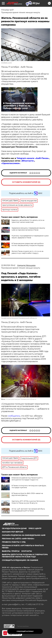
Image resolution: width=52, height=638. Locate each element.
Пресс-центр (35, 528)
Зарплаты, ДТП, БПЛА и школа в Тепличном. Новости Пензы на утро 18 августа (28, 502)
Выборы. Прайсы (10, 551)
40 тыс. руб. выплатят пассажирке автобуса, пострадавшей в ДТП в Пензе (28, 510)
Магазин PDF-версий (12, 532)
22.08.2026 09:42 (8, 265)
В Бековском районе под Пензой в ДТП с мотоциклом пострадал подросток (27, 479)
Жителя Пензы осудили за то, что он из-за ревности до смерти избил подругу (27, 252)
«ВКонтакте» (27, 161)
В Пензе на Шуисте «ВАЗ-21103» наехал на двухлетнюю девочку (27, 494)
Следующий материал (25, 631)
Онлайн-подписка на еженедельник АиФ (23, 535)
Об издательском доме (14, 528)
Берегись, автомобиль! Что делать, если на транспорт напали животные (28, 221)
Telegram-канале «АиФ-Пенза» (33, 158)
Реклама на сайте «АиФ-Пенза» (18, 539)
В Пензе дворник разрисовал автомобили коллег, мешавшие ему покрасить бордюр (28, 244)
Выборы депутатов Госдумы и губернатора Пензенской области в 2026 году (25, 555)
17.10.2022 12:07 (7, 10)
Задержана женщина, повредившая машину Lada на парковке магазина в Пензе (28, 229)
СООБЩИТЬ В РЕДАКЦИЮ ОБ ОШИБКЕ (20, 560)
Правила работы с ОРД (14, 542)
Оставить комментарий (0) (26, 182)
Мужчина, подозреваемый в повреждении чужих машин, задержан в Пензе (30, 237)
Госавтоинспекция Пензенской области (19, 318)
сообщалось (14, 416)
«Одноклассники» (10, 163)
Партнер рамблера (23, 626)
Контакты (26, 551)
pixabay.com (6, 62)
